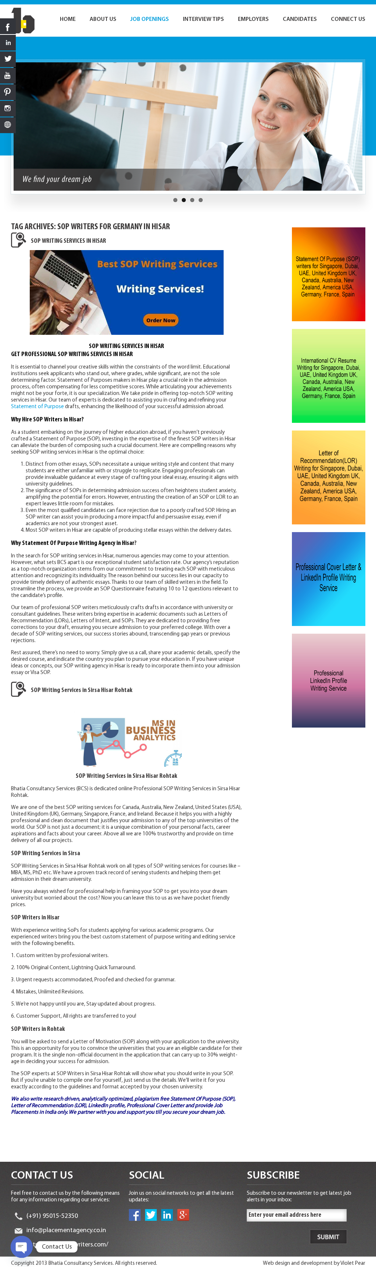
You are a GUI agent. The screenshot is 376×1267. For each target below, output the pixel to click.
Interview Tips (203, 19)
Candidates (300, 19)
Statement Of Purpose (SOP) (202, 1099)
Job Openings (149, 19)
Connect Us (348, 19)
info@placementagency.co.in (66, 1230)
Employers (253, 19)
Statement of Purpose (38, 407)
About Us (103, 19)
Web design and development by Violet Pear (314, 1263)
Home (68, 19)
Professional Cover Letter (155, 1106)
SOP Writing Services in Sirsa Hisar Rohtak (82, 690)
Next (369, 130)
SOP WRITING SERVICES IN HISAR (68, 241)
